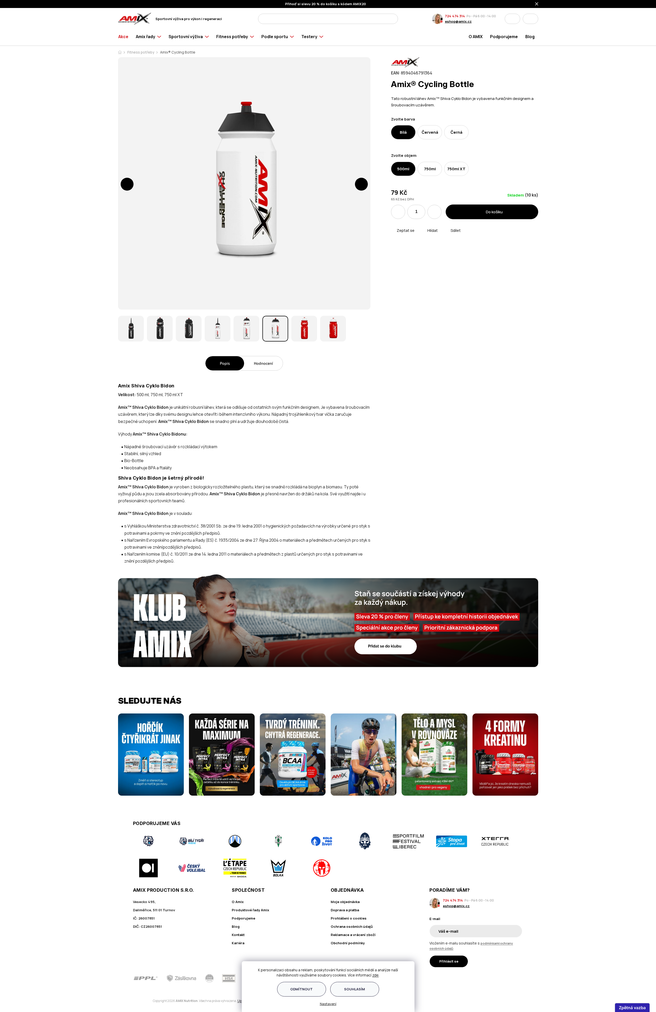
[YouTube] (520, 978)
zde (375, 975)
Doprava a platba (345, 910)
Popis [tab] (225, 363)
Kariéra (238, 943)
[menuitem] (125, 37)
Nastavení (328, 1004)
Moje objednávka (345, 901)
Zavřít (420, 236)
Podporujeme (243, 918)
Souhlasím (354, 989)
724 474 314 (455, 16)
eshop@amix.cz (458, 21)
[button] (127, 184)
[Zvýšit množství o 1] (434, 212)
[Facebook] (491, 978)
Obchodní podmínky (348, 943)
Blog (236, 926)
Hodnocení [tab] (263, 363)
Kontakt (238, 934)
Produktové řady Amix (250, 910)
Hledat (392, 19)
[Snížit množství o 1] (398, 212)
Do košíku (494, 212)
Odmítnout (301, 989)
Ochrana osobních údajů (352, 926)
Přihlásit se (448, 961)
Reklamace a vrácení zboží (353, 934)
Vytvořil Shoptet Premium (145, 1001)
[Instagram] (505, 978)
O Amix (238, 901)
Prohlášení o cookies (349, 918)
